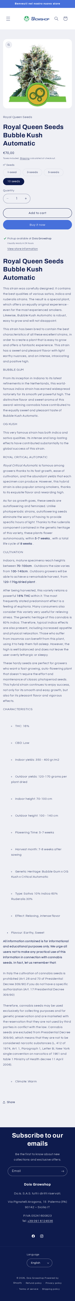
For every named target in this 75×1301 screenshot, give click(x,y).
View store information (22, 248)
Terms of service (28, 1289)
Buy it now (38, 224)
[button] (8, 18)
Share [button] (11, 1102)
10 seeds (13, 181)
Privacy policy (54, 1283)
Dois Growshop (35, 1278)
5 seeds (55, 173)
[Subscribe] (62, 1171)
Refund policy (34, 1283)
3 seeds (34, 173)
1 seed (14, 173)
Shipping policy (51, 1289)
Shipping (25, 158)
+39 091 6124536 (40, 1220)
